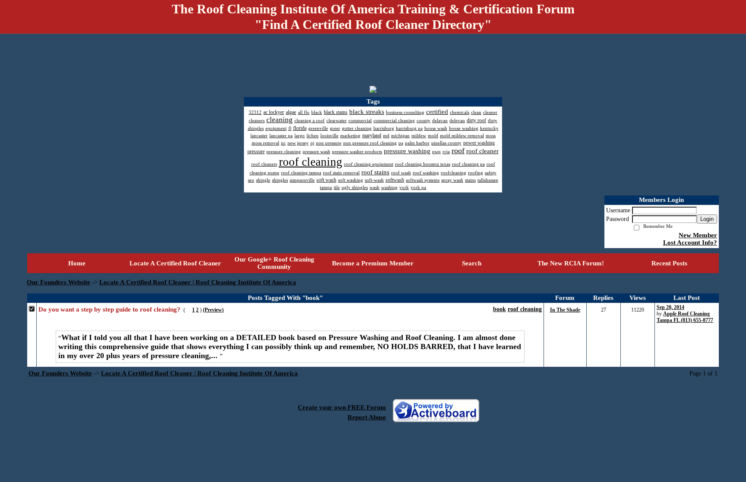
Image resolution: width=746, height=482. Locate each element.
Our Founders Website (58, 282)
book (499, 309)
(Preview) (213, 310)
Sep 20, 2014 (670, 307)
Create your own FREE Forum (342, 407)
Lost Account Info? (690, 242)
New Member (698, 235)
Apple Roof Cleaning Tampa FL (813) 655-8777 (685, 317)
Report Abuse (367, 417)
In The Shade (565, 310)
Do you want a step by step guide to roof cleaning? (109, 309)
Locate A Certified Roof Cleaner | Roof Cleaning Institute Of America (197, 282)
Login (707, 219)
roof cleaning (525, 309)
